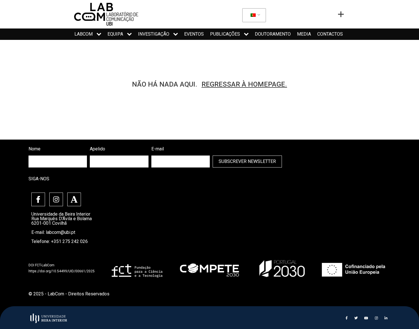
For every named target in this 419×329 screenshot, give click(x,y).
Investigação (153, 34)
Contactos (330, 34)
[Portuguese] (253, 15)
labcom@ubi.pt (60, 232)
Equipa (115, 34)
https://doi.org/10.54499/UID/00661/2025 (62, 271)
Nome (34, 149)
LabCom (83, 34)
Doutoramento (273, 34)
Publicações (225, 34)
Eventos (194, 34)
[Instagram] (56, 199)
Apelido (97, 149)
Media (304, 34)
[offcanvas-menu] (341, 14)
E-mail (157, 149)
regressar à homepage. (244, 84)
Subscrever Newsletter (247, 161)
